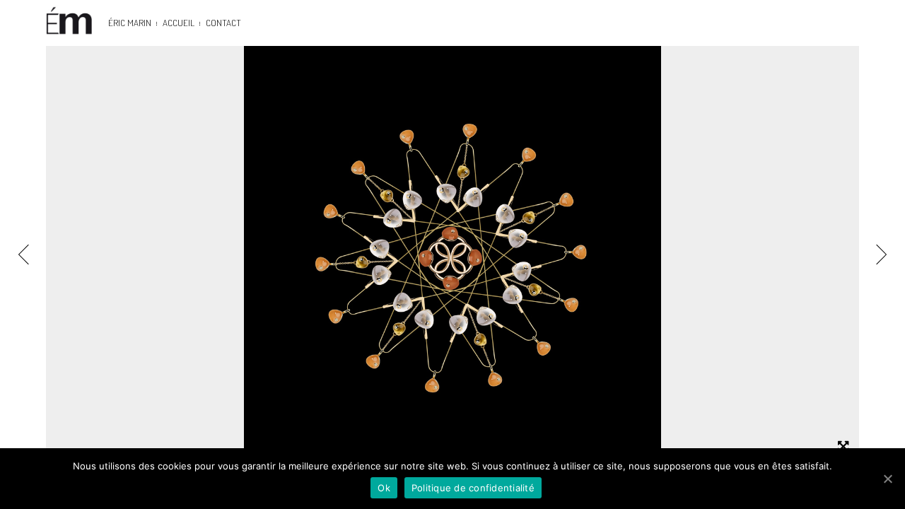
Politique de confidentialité (473, 487)
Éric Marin (129, 22)
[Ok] (887, 479)
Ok (384, 487)
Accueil (178, 22)
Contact (223, 22)
